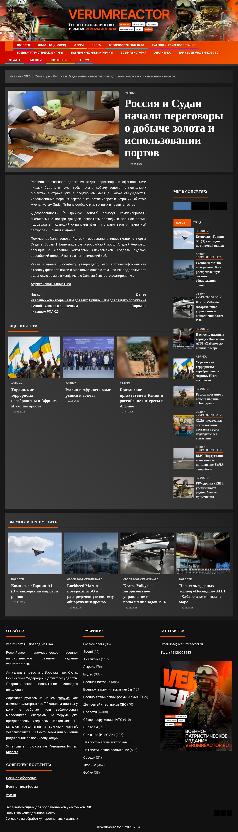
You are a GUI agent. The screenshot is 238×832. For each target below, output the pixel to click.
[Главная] (8, 46)
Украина (14, 60)
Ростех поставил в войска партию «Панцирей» (209, 399)
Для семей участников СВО (198, 52)
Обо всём (35, 60)
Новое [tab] (180, 222)
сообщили (83, 204)
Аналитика (162, 52)
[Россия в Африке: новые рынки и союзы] (88, 357)
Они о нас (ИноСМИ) (52, 45)
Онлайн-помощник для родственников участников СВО (49, 807)
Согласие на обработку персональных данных (42, 818)
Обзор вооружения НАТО (126, 45)
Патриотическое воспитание (173, 45)
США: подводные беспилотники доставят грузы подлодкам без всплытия (209, 429)
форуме (64, 698)
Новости (23, 45)
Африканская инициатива (51, 284)
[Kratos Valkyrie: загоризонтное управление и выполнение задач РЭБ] (183, 307)
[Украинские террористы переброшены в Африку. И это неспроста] (34, 357)
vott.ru (11, 795)
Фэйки (79, 45)
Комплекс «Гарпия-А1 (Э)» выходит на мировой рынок (210, 241)
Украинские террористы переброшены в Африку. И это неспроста (207, 371)
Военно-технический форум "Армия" (111, 697)
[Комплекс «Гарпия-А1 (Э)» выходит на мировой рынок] (183, 238)
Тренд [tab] (197, 222)
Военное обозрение (21, 778)
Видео (96, 45)
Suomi (88, 652)
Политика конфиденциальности (31, 813)
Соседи (89, 757)
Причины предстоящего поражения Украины (117, 300)
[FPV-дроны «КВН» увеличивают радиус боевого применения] (183, 487)
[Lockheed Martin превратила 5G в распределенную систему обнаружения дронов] (183, 270)
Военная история (133, 52)
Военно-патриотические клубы (40, 52)
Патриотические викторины (92, 52)
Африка (130, 92)
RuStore (12, 752)
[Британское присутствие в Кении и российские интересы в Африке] (142, 357)
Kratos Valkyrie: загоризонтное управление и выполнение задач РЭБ (209, 311)
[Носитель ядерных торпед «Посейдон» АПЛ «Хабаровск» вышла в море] (183, 339)
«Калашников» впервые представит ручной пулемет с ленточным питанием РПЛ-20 (59, 302)
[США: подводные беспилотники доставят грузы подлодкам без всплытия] (183, 425)
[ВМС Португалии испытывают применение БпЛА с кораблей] (183, 458)
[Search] (230, 52)
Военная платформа (22, 786)
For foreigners (60, 60)
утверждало (88, 264)
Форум (84, 60)
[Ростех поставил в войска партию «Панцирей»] (183, 396)
